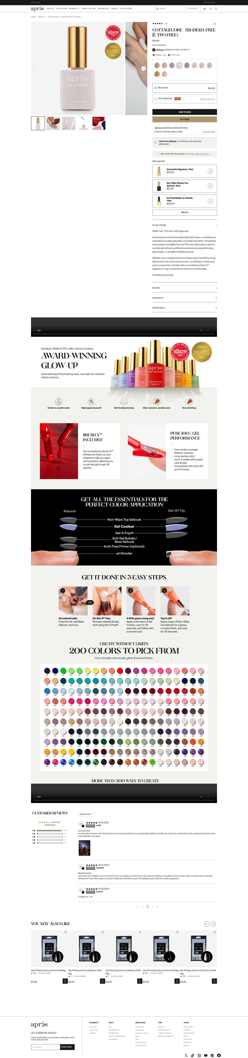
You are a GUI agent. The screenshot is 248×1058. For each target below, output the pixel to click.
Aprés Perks (139, 1027)
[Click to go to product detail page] (49, 948)
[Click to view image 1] (38, 123)
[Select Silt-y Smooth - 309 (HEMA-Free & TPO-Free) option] (209, 65)
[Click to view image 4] (84, 123)
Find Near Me (35, 2)
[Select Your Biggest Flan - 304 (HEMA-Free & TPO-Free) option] (157, 74)
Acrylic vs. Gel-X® (141, 1033)
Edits (137, 1039)
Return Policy (114, 1033)
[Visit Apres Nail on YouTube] (205, 1055)
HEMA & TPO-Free (89, 8)
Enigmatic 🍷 (74, 8)
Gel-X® (186, 1036)
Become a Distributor (165, 1036)
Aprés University (209, 2)
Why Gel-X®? (139, 1030)
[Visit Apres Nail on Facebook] (219, 1055)
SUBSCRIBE (66, 1047)
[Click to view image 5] (99, 123)
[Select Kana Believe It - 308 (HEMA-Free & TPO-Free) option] (157, 65)
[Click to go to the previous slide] (206, 924)
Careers (92, 1033)
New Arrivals (103, 8)
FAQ (110, 1027)
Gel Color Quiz (140, 1042)
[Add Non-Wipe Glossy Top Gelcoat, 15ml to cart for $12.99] (210, 186)
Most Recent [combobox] (85, 814)
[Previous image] (34, 68)
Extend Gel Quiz (140, 1045)
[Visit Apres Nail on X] (186, 1055)
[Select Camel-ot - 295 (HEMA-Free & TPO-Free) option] (164, 65)
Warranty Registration (117, 1036)
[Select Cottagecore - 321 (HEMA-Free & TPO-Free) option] (179, 65)
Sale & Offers (126, 8)
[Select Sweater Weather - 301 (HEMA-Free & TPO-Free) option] (187, 65)
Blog (137, 1036)
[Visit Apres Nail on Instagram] (199, 1055)
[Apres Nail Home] (37, 8)
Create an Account (201, 154)
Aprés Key (187, 1030)
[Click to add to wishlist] (215, 24)
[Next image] (143, 68)
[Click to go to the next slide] (213, 924)
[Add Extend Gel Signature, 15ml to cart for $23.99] (210, 171)
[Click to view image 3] (68, 123)
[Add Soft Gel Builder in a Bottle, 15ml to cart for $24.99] (210, 201)
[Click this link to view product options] (65, 981)
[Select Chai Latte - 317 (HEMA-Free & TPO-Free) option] (172, 65)
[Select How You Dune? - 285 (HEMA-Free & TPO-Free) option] (164, 74)
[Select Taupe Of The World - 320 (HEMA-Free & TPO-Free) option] (202, 65)
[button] (211, 9)
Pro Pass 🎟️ (62, 8)
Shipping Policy (114, 1030)
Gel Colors (188, 1039)
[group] (184, 226)
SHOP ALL (42, 17)
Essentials (187, 1042)
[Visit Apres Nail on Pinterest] (212, 1055)
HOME (34, 17)
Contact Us (93, 1030)
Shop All (51, 8)
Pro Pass (161, 1027)
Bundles (115, 8)
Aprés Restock (189, 1033)
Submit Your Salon (164, 1033)
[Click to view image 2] (53, 123)
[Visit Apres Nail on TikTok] (192, 1055)
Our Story (92, 1027)
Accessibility (113, 1039)
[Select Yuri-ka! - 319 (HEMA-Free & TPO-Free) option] (194, 65)
